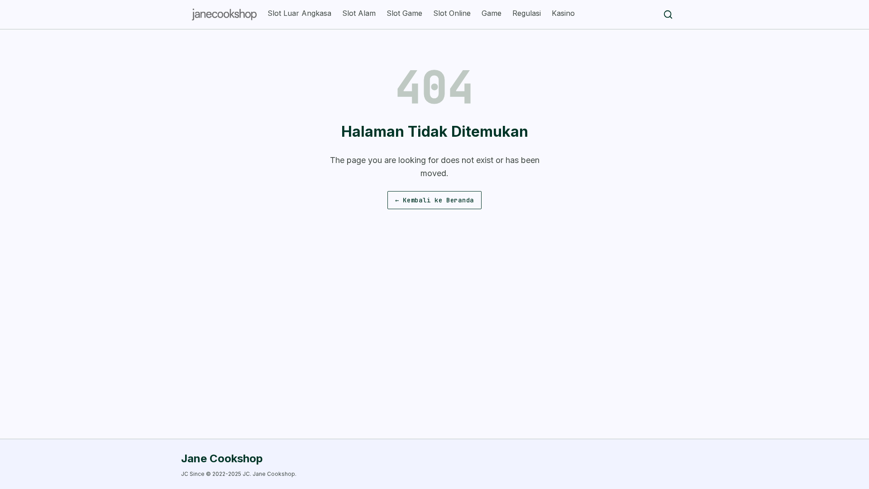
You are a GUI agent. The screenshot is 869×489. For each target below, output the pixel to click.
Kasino (563, 13)
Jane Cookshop (222, 458)
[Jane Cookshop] (224, 14)
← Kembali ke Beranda (434, 200)
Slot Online (452, 13)
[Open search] (668, 14)
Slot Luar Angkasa (299, 13)
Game (491, 13)
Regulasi (526, 13)
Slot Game (404, 13)
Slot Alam (359, 13)
